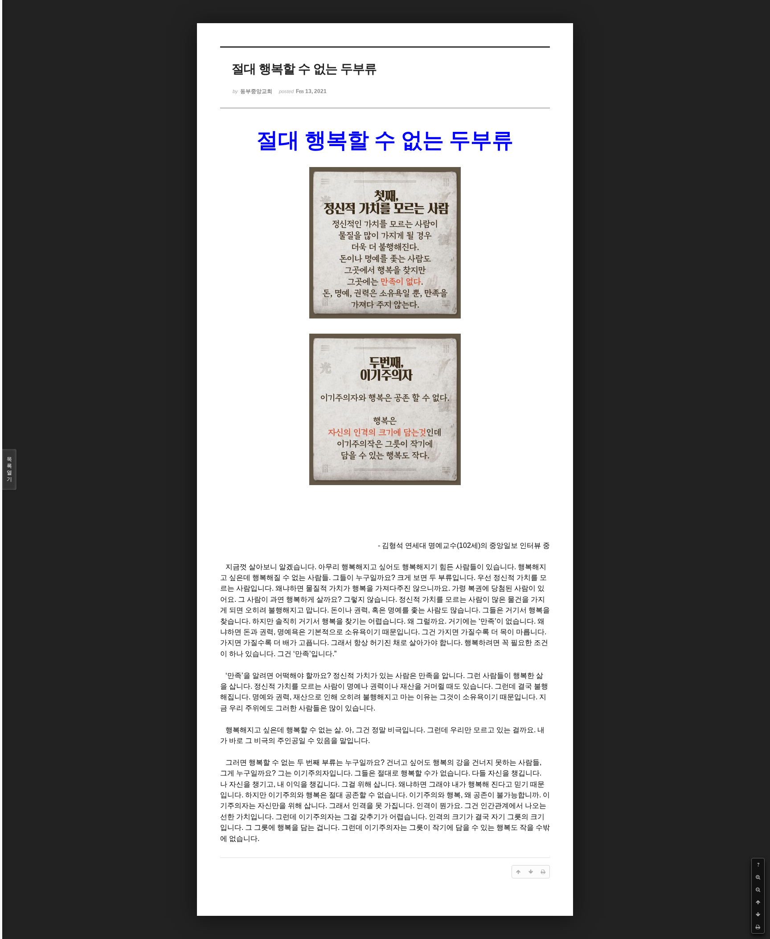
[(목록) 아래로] (758, 914)
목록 (9, 469)
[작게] (758, 889)
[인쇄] (758, 927)
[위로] (758, 902)
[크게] (758, 877)
